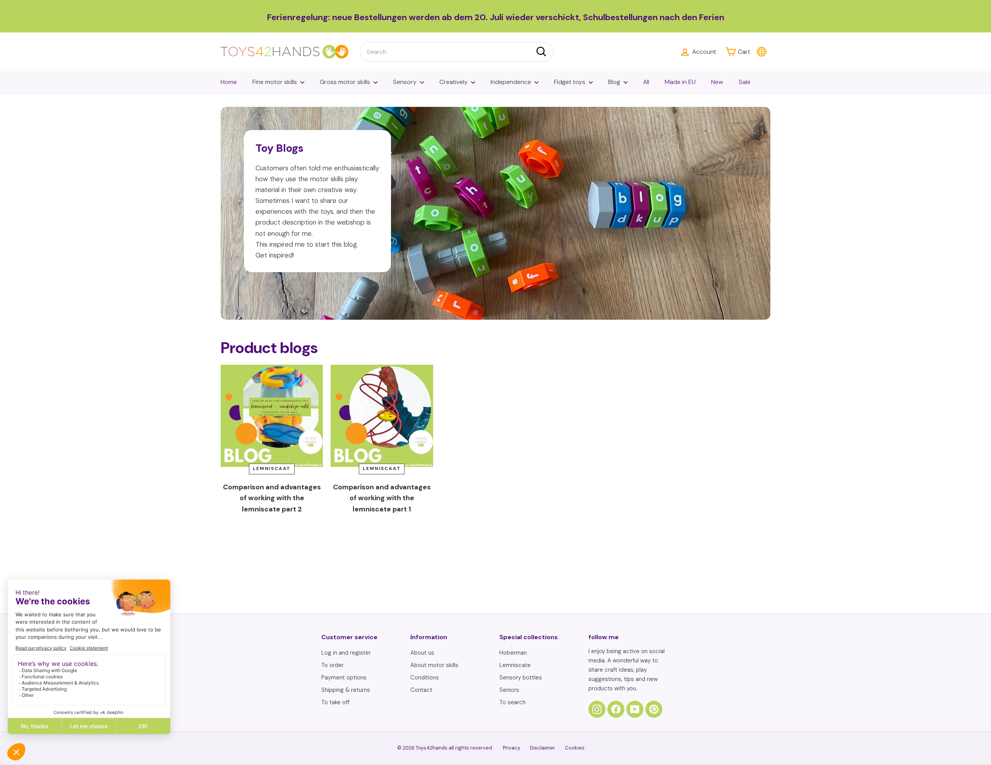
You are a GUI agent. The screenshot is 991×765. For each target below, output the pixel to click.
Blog (614, 82)
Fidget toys (569, 82)
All (646, 82)
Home (229, 82)
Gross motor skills (345, 82)
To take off (335, 702)
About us (422, 653)
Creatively (453, 82)
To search (512, 702)
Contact (421, 690)
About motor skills (434, 665)
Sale (745, 82)
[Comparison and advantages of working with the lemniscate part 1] (382, 416)
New (717, 82)
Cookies (575, 747)
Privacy (511, 747)
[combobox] (457, 52)
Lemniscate (515, 665)
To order (332, 665)
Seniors (509, 690)
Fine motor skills (274, 82)
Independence (510, 82)
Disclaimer (542, 747)
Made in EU (680, 82)
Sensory (405, 82)
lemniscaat (272, 469)
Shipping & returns (345, 690)
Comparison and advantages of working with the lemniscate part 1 (382, 498)
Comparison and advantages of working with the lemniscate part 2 (272, 498)
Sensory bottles (520, 677)
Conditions (424, 677)
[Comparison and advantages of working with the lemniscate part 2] (272, 416)
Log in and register (346, 653)
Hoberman (513, 653)
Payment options (344, 677)
